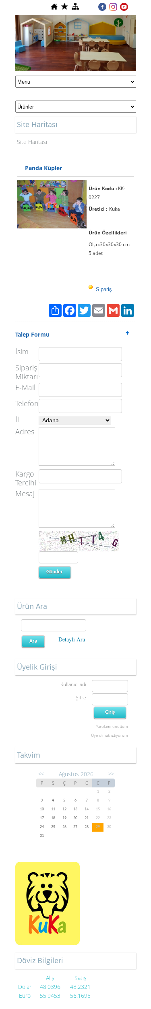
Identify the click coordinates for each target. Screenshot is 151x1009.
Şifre (81, 697)
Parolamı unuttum (111, 726)
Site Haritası (32, 142)
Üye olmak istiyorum (109, 735)
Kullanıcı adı (73, 684)
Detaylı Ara (71, 639)
